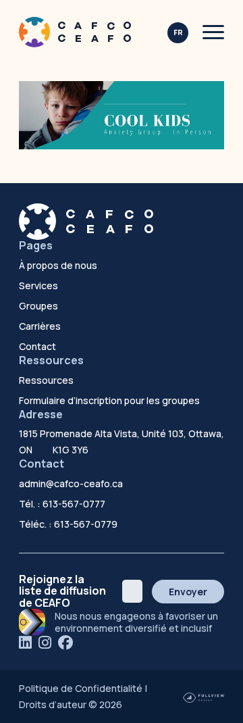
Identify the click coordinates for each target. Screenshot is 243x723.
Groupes (38, 305)
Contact (37, 346)
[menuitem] (177, 32)
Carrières (40, 326)
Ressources (46, 380)
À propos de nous (58, 265)
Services (38, 285)
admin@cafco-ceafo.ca (71, 483)
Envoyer (188, 591)
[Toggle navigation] (213, 32)
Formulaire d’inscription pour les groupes (109, 400)
